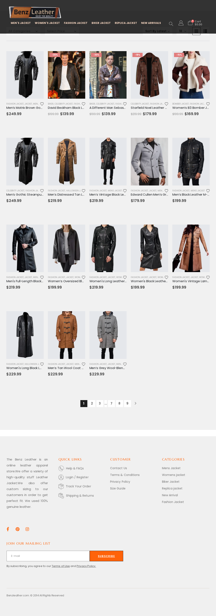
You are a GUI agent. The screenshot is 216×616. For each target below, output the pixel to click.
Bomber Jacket (180, 103)
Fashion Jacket (15, 103)
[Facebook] (7, 528)
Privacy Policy (120, 482)
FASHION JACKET (76, 23)
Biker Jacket (171, 482)
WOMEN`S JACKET (47, 23)
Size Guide (118, 488)
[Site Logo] (35, 12)
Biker (51, 103)
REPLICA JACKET (126, 23)
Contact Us (118, 468)
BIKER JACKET (101, 23)
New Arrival (170, 495)
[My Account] (181, 23)
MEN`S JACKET (21, 23)
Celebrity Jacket (64, 103)
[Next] (135, 403)
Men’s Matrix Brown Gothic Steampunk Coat (40, 107)
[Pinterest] (17, 528)
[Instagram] (27, 528)
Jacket (28, 103)
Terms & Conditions (125, 475)
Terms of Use (61, 566)
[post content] (25, 75)
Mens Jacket (115, 190)
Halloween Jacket (76, 190)
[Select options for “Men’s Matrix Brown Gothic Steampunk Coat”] (36, 58)
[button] (171, 23)
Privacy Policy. (86, 566)
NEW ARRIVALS (151, 23)
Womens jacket (173, 475)
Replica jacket (172, 488)
